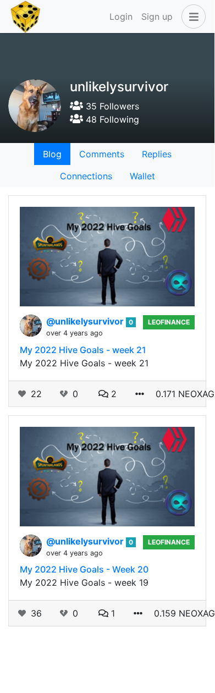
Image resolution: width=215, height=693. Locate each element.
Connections (86, 176)
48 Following (111, 119)
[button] (191, 16)
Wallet (142, 176)
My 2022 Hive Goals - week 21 (83, 349)
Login (121, 16)
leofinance (169, 322)
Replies (157, 154)
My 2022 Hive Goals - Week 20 (84, 569)
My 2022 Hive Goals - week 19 (84, 582)
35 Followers (111, 106)
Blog (52, 154)
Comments (101, 154)
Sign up (157, 16)
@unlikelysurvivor (86, 321)
